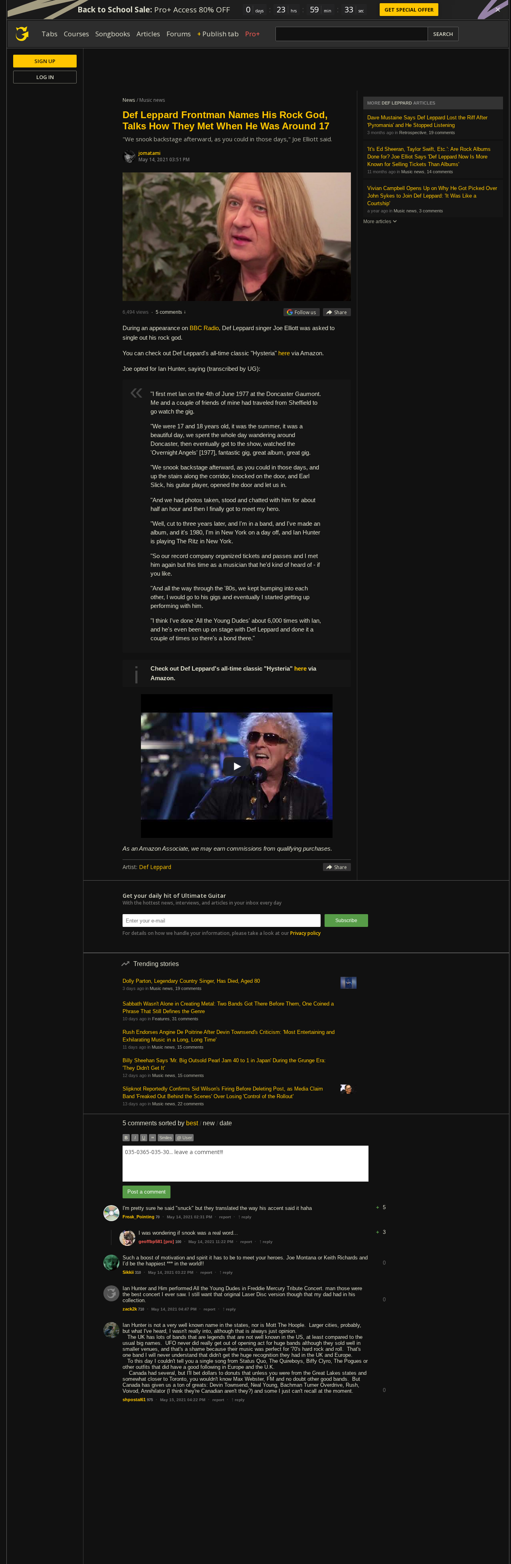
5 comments (169, 312)
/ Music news (151, 100)
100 (178, 1242)
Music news (412, 171)
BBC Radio (204, 328)
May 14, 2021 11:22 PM (210, 1241)
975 (150, 1400)
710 (141, 1309)
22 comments (191, 1103)
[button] (384, 1201)
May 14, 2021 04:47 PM (173, 1309)
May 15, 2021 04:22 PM (182, 1400)
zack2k (130, 1309)
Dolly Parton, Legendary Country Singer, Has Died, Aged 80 (191, 981)
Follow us (305, 312)
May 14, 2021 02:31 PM (189, 1217)
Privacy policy (305, 933)
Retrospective (412, 132)
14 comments (440, 171)
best (192, 1123)
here (284, 353)
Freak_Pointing (138, 1216)
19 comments (442, 132)
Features (161, 1018)
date (226, 1123)
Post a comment (146, 1192)
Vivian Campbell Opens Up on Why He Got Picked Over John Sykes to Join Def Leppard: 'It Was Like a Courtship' (432, 195)
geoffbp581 (150, 1241)
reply (245, 1217)
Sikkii (128, 1272)
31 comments (185, 1018)
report (225, 1217)
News (129, 100)
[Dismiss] (497, 9)
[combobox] (245, 1164)
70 (158, 1217)
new (209, 1123)
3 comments (431, 210)
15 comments (190, 1047)
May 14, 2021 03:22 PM (170, 1272)
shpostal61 (134, 1399)
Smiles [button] (165, 1137)
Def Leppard (155, 867)
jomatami (149, 153)
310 (138, 1273)
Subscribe (346, 920)
